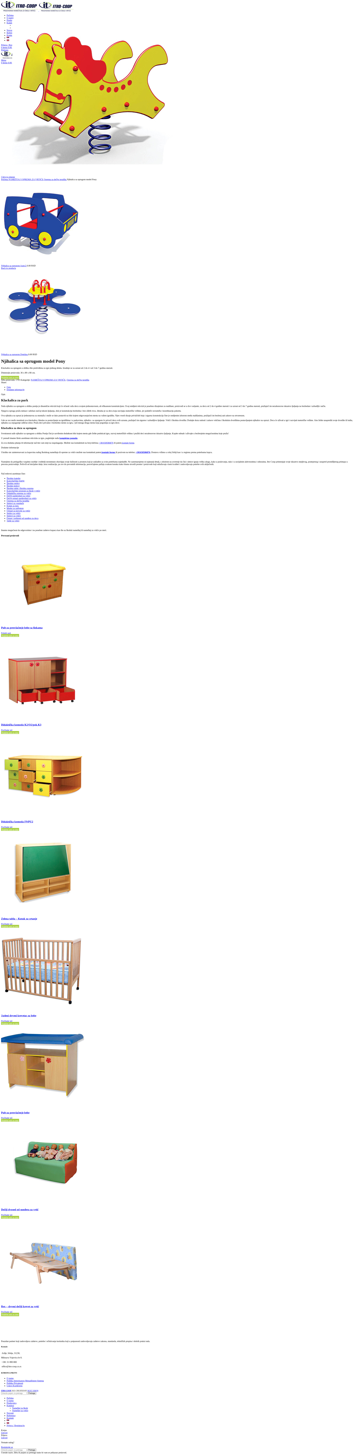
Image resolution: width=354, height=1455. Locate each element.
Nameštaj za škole (20, 1408)
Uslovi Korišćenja (14, 1386)
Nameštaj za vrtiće (20, 1410)
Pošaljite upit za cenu (10, 378)
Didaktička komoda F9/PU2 (17, 821)
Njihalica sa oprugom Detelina (14, 354)
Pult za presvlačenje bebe (15, 1112)
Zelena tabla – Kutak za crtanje (19, 918)
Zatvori (4, 1433)
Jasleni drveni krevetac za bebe (18, 1015)
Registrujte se (7, 1447)
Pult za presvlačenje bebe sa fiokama (22, 627)
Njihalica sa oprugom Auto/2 (14, 266)
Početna (5, 179)
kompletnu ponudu (68, 438)
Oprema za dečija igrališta (55, 179)
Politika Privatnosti (15, 1383)
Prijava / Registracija (16, 1425)
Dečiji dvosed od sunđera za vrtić (19, 1209)
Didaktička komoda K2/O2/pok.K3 (21, 724)
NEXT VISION (32, 1391)
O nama (10, 1378)
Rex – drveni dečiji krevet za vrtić (20, 1306)
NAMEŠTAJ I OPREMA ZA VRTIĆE (26, 179)
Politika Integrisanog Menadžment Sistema (25, 1381)
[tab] (180, 387)
